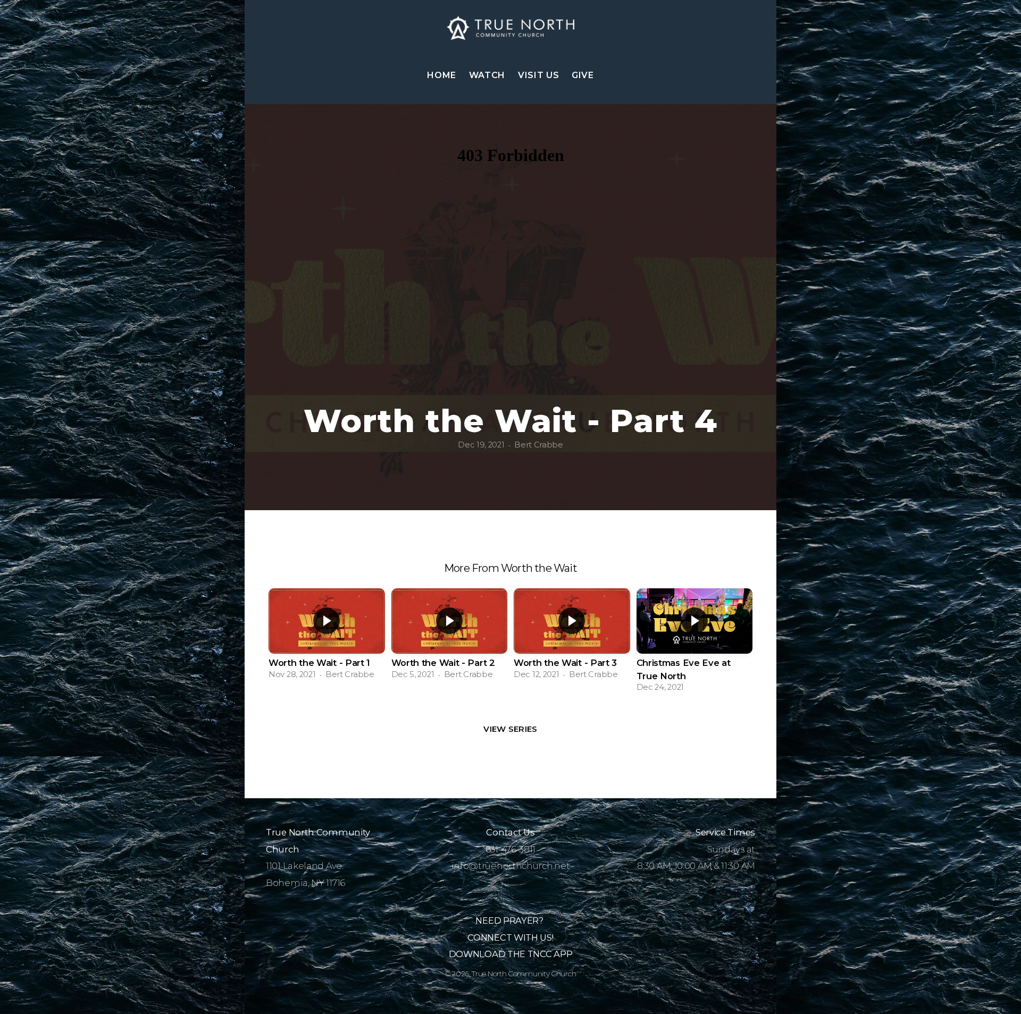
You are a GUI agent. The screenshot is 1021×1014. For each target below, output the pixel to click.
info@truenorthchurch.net (510, 865)
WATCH (487, 75)
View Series (510, 729)
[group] (327, 637)
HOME (441, 75)
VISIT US (538, 75)
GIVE (583, 75)
